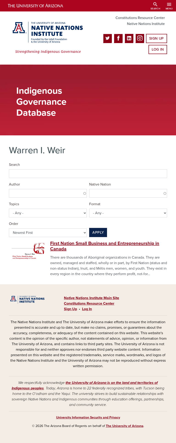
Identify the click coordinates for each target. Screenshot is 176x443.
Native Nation (100, 184)
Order (13, 224)
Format (94, 204)
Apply (98, 232)
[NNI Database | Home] (47, 38)
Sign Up (156, 38)
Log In (158, 49)
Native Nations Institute (146, 24)
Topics (14, 204)
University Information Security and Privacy (88, 417)
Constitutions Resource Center (140, 18)
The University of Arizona (124, 426)
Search (14, 164)
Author (14, 184)
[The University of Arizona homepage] (39, 5)
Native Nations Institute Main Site (91, 298)
